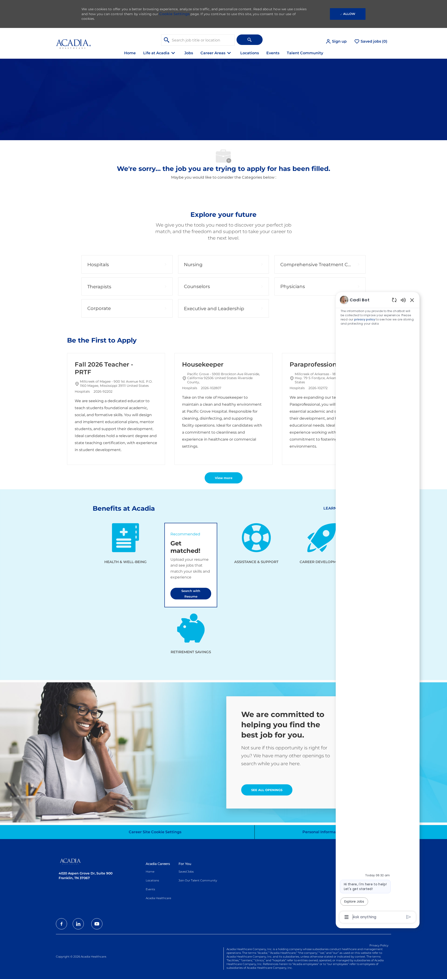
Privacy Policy (378, 945)
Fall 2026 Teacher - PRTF (104, 368)
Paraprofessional (316, 364)
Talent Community (305, 53)
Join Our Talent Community (198, 880)
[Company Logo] (73, 41)
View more (223, 478)
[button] (336, 41)
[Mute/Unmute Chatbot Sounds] (403, 299)
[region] (378, 608)
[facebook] (61, 923)
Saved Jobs (186, 871)
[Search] (250, 39)
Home (130, 53)
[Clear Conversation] (394, 300)
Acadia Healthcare (158, 898)
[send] (409, 917)
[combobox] (198, 40)
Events (272, 53)
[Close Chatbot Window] (412, 300)
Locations (249, 53)
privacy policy (364, 319)
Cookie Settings (174, 14)
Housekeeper (203, 364)
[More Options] (346, 917)
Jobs (188, 53)
